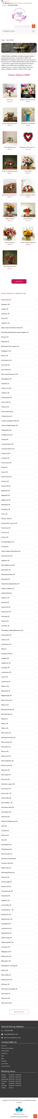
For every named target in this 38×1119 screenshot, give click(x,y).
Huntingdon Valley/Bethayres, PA (12, 630)
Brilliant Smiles (10, 218)
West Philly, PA (6, 975)
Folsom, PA (4, 537)
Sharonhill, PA (5, 896)
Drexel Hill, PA (5, 486)
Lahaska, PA (5, 658)
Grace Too (10, 99)
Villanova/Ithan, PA (7, 942)
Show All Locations (19, 1012)
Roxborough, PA (6, 882)
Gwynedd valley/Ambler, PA (10, 584)
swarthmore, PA (6, 928)
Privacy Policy (5, 1051)
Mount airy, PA (6, 756)
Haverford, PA (5, 607)
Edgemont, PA (5, 500)
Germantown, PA (6, 556)
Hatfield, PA (5, 602)
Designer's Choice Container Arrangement (28, 99)
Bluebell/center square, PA (10, 346)
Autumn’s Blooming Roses (28, 242)
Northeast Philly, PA (7, 807)
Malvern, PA (5, 686)
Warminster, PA (6, 956)
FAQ (2, 1056)
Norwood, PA (5, 817)
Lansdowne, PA (6, 672)
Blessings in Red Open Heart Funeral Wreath (28, 147)
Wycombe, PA (5, 994)
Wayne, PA (4, 970)
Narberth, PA (5, 770)
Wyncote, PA (5, 998)
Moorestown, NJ (6, 742)
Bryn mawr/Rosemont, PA (9, 374)
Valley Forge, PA (6, 938)
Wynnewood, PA (6, 1003)
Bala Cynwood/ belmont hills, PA (11, 328)
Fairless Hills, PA (6, 519)
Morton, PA (4, 751)
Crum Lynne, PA (6, 463)
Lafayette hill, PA (6, 654)
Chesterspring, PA (7, 411)
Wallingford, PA (6, 952)
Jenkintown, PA (6, 644)
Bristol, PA (4, 356)
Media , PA (4, 723)
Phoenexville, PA (6, 854)
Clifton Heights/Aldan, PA (9, 425)
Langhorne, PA (6, 663)
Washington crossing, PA (9, 966)
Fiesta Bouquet (28, 218)
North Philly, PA (6, 798)
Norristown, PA (6, 300)
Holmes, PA (5, 621)
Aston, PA (4, 318)
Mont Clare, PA (6, 733)
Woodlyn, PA (5, 984)
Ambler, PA (4, 309)
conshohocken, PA (7, 444)
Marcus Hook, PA (6, 700)
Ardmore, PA (5, 314)
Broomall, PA (5, 365)
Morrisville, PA (5, 747)
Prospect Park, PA (7, 863)
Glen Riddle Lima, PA (8, 565)
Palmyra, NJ (5, 835)
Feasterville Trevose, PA (9, 523)
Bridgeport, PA (6, 351)
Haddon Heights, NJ (7, 588)
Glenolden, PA (5, 570)
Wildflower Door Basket (28, 123)
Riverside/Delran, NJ (8, 872)
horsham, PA (5, 626)
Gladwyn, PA (5, 560)
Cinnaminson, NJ (6, 416)
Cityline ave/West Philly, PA (10, 421)
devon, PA (4, 472)
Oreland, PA (5, 831)
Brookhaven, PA (6, 360)
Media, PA (4, 719)
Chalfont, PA (5, 393)
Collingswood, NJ (7, 435)
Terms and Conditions (7, 1048)
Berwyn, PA (4, 337)
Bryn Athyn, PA (6, 370)
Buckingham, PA (6, 379)
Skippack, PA (5, 900)
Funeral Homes (5, 1066)
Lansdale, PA (5, 668)
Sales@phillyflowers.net (11, 1034)
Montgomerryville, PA (8, 737)
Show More (19, 281)
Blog (2, 1058)
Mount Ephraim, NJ (7, 761)
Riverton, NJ (5, 877)
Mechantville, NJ (6, 714)
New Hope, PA (5, 775)
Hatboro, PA (5, 598)
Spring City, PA (6, 914)
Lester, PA (4, 677)
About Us (3, 1045)
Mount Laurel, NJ (6, 765)
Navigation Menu (9, 31)
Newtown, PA (5, 779)
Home (3, 40)
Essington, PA (5, 509)
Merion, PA (4, 728)
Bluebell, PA (5, 342)
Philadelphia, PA (6, 849)
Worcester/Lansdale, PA (9, 989)
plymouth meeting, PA (8, 858)
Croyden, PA (5, 458)
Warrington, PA (6, 961)
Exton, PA (4, 514)
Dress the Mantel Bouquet (10, 171)
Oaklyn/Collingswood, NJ (9, 821)
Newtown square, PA (8, 784)
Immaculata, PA (6, 635)
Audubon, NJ (5, 323)
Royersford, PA (6, 886)
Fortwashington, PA (7, 542)
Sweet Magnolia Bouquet (10, 123)
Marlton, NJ (5, 705)
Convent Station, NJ (7, 449)
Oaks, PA (4, 826)
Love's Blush (28, 171)
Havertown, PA (6, 612)
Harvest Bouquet (10, 242)
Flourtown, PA (5, 528)
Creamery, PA (5, 453)
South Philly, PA (6, 905)
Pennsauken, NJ (6, 844)
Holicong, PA (5, 616)
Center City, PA (6, 388)
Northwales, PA (6, 812)
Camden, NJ (5, 383)
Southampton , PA (7, 910)
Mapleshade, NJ (6, 695)
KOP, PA (3, 649)
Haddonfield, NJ (6, 593)
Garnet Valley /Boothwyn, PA (10, 551)
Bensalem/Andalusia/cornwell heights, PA (14, 332)
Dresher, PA (5, 481)
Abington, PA (5, 304)
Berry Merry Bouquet (10, 266)
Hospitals (3, 1061)
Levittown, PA (5, 682)
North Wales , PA (6, 803)
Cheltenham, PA (6, 397)
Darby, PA (4, 467)
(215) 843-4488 (12, 5)
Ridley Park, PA (6, 868)
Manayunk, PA (5, 691)
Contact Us (4, 1053)
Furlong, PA (4, 546)
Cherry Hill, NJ (6, 402)
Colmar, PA (4, 439)
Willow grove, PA (6, 980)
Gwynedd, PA (5, 579)
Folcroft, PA (5, 532)
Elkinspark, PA (5, 505)
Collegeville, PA (6, 430)
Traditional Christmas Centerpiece (10, 195)
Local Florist (4, 1063)
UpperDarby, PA (6, 933)
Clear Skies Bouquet (10, 147)
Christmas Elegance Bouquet (28, 195)
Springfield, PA (6, 924)
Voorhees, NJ (5, 947)
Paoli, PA (4, 840)
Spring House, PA (6, 919)
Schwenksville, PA (7, 891)
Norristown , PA (6, 793)
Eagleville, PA (5, 491)
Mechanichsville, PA (7, 709)
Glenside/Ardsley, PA (8, 574)
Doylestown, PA (6, 477)
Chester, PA (5, 407)
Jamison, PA (5, 640)
